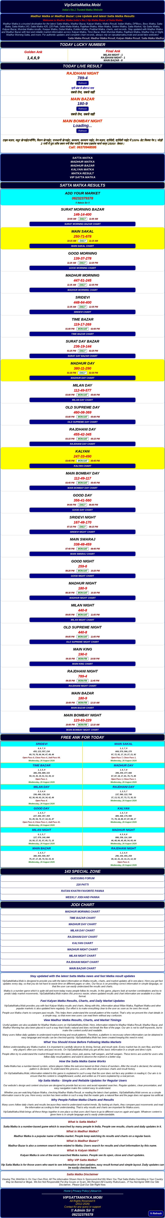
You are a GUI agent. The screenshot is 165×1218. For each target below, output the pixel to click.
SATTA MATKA (82, 157)
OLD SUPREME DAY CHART (83, 422)
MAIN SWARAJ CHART (82, 554)
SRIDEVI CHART (82, 312)
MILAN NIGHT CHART (82, 620)
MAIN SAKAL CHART (82, 246)
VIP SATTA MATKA (82, 177)
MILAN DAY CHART (82, 400)
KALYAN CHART (82, 466)
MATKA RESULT (82, 173)
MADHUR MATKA (83, 161)
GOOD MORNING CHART (82, 268)
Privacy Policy (81, 1191)
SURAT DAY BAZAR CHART (82, 356)
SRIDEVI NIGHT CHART (82, 532)
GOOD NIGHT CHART (82, 576)
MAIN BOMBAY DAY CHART (82, 488)
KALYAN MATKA (82, 169)
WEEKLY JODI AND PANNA (83, 897)
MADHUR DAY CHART (82, 378)
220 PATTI (82, 884)
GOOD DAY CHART (82, 510)
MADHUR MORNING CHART (83, 290)
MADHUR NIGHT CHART (82, 598)
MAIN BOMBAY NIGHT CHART (82, 730)
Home (67, 1191)
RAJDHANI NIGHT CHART (83, 686)
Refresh (82, 83)
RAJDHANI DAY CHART (82, 444)
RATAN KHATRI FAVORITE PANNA (82, 891)
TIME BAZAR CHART (82, 334)
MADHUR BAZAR (82, 165)
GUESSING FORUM (82, 878)
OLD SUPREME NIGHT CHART (82, 642)
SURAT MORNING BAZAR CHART (82, 224)
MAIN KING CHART (82, 664)
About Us (96, 1191)
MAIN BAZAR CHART (82, 708)
